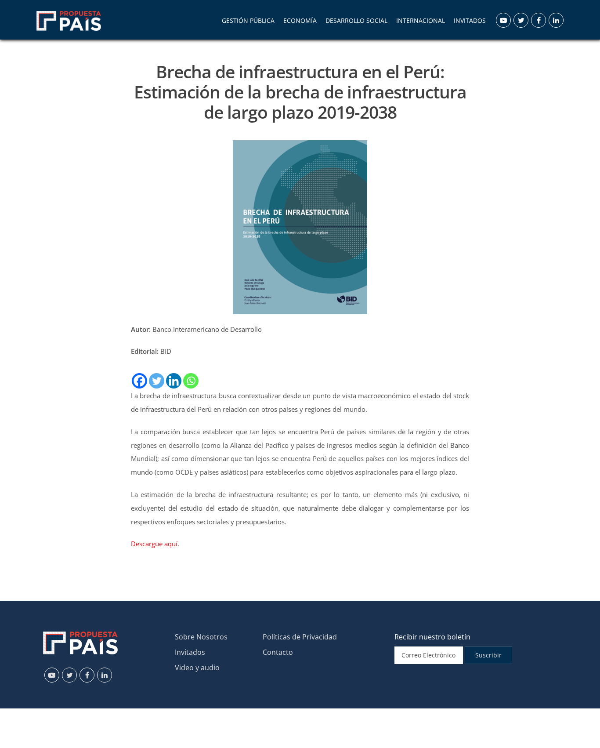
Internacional (420, 20)
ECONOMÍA (300, 20)
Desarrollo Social (356, 20)
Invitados (190, 652)
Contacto (278, 652)
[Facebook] (139, 381)
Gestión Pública (248, 20)
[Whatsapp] (191, 381)
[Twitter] (156, 381)
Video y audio (197, 667)
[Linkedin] (173, 381)
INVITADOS (470, 20)
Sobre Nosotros (201, 637)
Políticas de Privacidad (300, 637)
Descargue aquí (154, 543)
